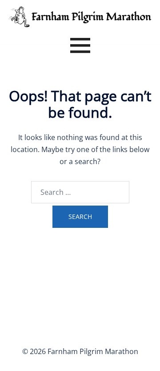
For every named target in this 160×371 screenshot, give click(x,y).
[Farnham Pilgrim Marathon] (80, 16)
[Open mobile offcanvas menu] (80, 46)
